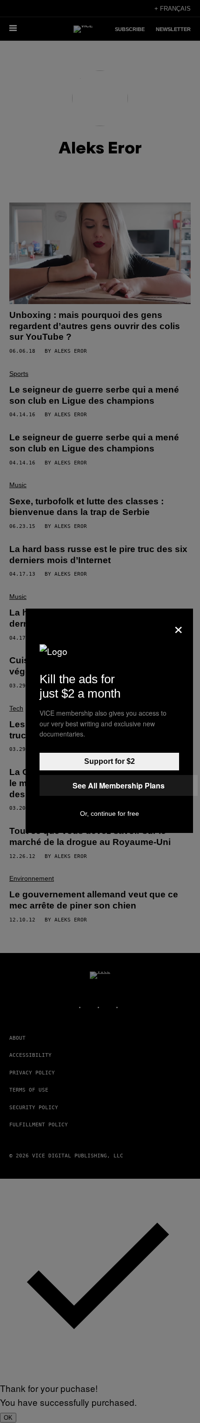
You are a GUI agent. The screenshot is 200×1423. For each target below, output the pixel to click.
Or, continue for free (109, 813)
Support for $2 (109, 761)
